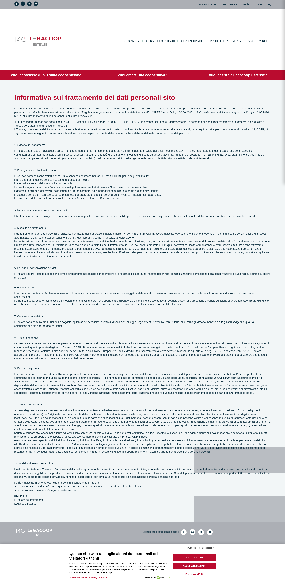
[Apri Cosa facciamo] (204, 41)
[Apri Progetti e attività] (240, 41)
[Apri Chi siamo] (138, 41)
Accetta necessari (194, 566)
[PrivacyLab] (163, 577)
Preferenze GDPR (194, 574)
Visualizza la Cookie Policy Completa (88, 577)
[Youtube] (36, 3)
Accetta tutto (194, 558)
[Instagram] (23, 3)
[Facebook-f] (16, 3)
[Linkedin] (29, 3)
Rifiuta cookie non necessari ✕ (200, 548)
